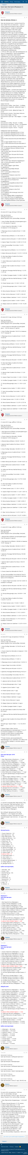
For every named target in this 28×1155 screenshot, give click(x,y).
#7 (26, 752)
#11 (26, 942)
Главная (16, 1146)
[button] (1, 1144)
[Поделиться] (25, 17)
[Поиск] (26, 1)
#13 (26, 1089)
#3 (26, 314)
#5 (26, 524)
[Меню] (2, 1)
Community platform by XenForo (13, 1149)
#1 (26, 17)
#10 (26, 893)
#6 (26, 634)
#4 (26, 419)
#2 (26, 209)
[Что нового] (23, 1)
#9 (26, 827)
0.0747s (22, 1152)
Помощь (11, 1146)
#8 (26, 800)
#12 (26, 1052)
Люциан (4, 9)
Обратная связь (4, 1146)
